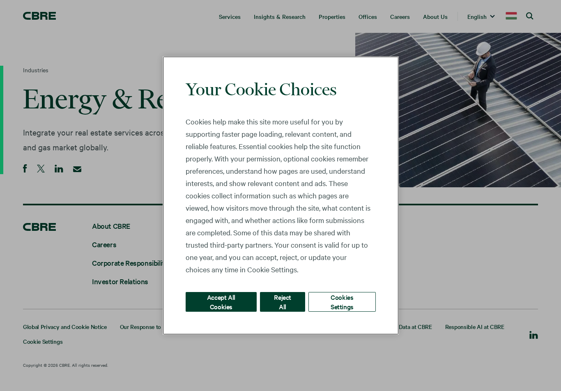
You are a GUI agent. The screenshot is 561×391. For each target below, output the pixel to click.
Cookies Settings (342, 301)
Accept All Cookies (221, 301)
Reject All (282, 301)
